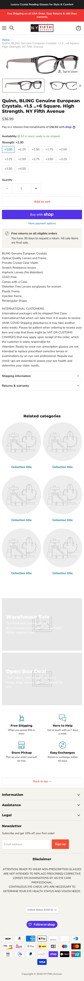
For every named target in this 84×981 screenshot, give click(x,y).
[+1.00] (9, 154)
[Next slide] (80, 85)
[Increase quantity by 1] (36, 188)
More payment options (42, 223)
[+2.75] (36, 164)
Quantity (7, 180)
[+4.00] (22, 173)
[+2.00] (63, 154)
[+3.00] (50, 164)
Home (6, 40)
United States (40, 910)
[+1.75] (50, 154)
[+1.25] (22, 154)
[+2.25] (9, 164)
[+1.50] (36, 154)
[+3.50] (9, 173)
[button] (23, 85)
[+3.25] (63, 164)
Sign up (60, 844)
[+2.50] (22, 164)
